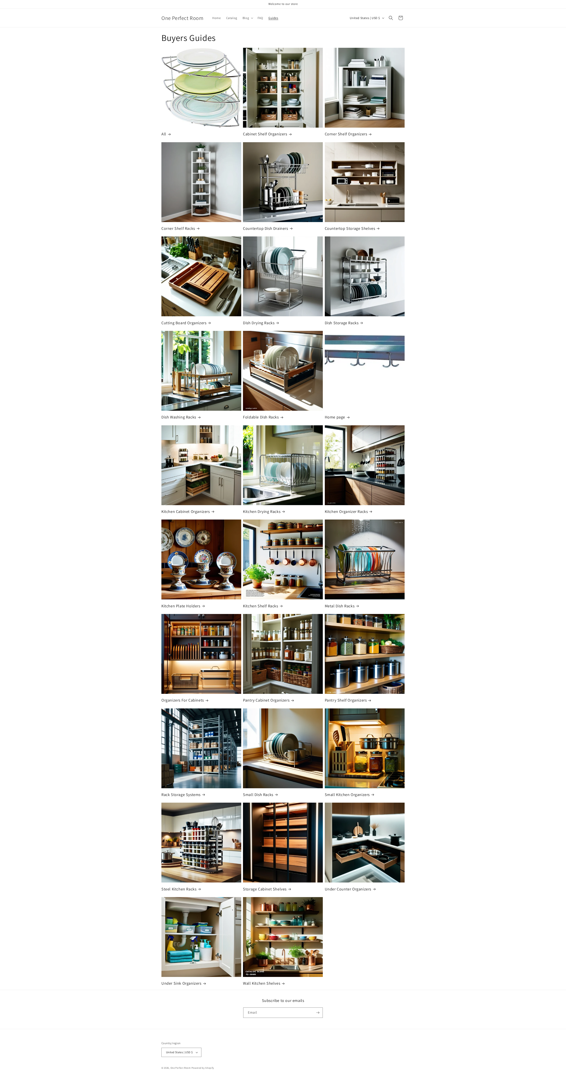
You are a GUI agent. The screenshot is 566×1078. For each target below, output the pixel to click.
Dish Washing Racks (178, 417)
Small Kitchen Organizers (347, 794)
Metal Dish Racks (340, 605)
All (163, 133)
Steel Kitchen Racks (178, 889)
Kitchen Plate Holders (180, 605)
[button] (247, 18)
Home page (335, 417)
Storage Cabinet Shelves (265, 889)
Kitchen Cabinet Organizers (185, 511)
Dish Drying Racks (258, 322)
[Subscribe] (318, 1012)
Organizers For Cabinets (182, 700)
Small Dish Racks (258, 794)
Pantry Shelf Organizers (346, 700)
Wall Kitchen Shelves (261, 983)
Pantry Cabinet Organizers (266, 700)
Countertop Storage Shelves (350, 228)
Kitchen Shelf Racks (260, 605)
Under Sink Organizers (181, 983)
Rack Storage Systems (181, 794)
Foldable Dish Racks (261, 417)
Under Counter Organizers (348, 889)
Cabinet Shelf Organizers (265, 133)
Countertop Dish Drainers (265, 228)
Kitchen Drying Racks (261, 511)
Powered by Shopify (202, 1067)
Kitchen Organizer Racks (346, 511)
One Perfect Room (180, 1067)
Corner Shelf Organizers (346, 133)
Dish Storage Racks (342, 322)
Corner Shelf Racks (178, 228)
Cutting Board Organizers (183, 322)
